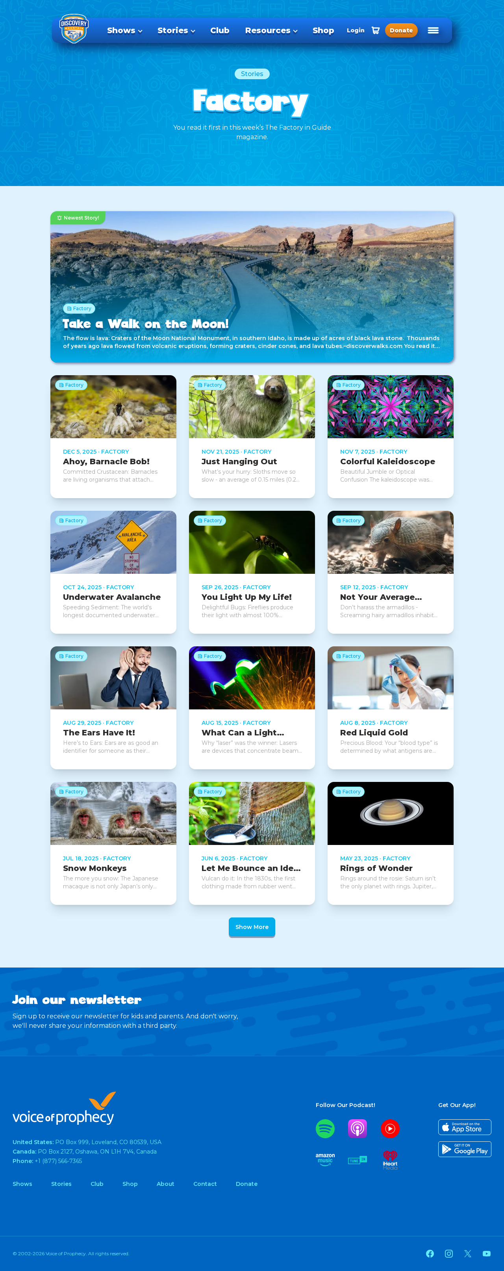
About (165, 1183)
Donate (247, 1183)
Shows (121, 30)
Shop (323, 30)
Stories (173, 30)
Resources (268, 30)
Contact (205, 1183)
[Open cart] (375, 30)
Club (220, 30)
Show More (252, 926)
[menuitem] (124, 30)
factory (115, 451)
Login (356, 30)
